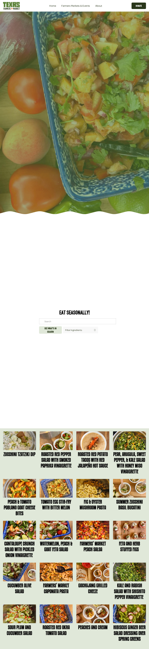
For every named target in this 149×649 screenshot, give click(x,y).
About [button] (98, 5)
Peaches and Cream (93, 627)
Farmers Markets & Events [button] (75, 5)
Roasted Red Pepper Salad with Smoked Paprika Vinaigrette (56, 460)
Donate (139, 5)
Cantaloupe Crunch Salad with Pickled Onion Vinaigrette (19, 549)
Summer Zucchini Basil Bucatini (129, 504)
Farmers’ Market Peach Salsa (93, 546)
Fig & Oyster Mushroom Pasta (93, 504)
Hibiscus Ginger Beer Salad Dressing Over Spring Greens (129, 633)
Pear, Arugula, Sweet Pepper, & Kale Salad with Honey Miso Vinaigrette (129, 462)
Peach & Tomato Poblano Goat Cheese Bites (19, 507)
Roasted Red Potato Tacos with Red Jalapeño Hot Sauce (93, 460)
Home (52, 5)
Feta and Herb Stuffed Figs (129, 546)
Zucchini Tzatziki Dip (19, 454)
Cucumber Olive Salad (19, 588)
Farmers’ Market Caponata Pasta (56, 588)
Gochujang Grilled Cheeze (92, 588)
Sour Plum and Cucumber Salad (19, 630)
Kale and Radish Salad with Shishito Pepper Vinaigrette (129, 591)
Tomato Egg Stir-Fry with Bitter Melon (56, 504)
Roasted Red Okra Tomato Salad (56, 630)
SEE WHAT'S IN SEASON (50, 330)
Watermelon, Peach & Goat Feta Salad (56, 546)
